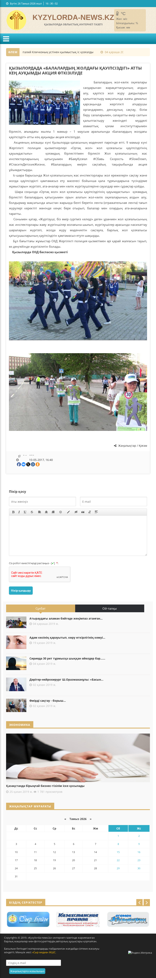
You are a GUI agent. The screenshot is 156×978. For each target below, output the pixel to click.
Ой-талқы (109, 608)
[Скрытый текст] (76, 512)
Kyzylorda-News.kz (73, 17)
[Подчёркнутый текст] (25, 512)
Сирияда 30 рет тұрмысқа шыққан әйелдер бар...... (67, 658)
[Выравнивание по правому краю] (53, 512)
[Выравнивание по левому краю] (39, 512)
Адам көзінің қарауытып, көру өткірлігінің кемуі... (67, 637)
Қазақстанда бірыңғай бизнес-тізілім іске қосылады (45, 786)
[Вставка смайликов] (60, 512)
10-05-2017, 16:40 (41, 460)
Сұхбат (41, 608)
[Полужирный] (13, 512)
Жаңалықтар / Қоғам (132, 446)
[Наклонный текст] (19, 512)
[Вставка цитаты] (82, 512)
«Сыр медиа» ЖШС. (44, 952)
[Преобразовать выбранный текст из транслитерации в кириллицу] (89, 512)
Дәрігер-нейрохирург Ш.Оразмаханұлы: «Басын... (66, 679)
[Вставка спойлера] (96, 512)
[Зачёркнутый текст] (31, 512)
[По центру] (46, 512)
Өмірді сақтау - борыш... (47, 701)
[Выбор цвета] (68, 512)
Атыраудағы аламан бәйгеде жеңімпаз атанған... (66, 618)
